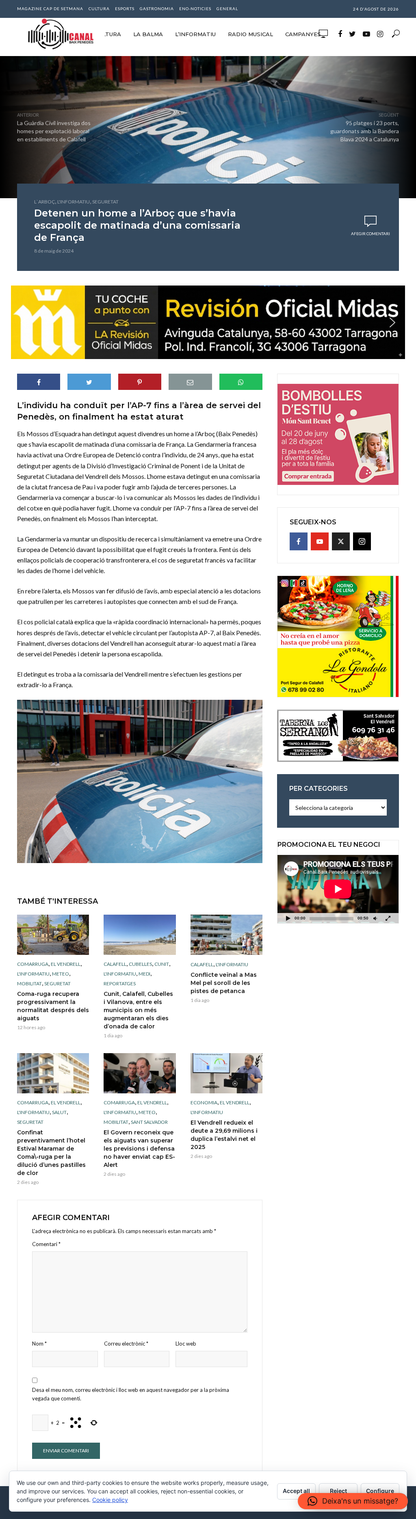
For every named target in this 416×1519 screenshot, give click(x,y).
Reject (338, 1490)
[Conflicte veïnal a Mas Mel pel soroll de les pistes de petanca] (226, 935)
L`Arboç (44, 202)
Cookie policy (110, 1499)
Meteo (60, 974)
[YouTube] (320, 541)
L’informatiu (195, 34)
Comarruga (32, 964)
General (227, 8)
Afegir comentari (370, 233)
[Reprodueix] (288, 918)
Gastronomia (157, 8)
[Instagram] (362, 541)
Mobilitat (29, 983)
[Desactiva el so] (374, 918)
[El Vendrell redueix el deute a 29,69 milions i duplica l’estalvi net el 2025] (226, 1073)
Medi (144, 974)
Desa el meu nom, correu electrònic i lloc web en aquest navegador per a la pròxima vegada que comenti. (130, 1394)
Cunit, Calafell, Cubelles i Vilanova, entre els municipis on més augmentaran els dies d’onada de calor (138, 1010)
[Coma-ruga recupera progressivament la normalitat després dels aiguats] (53, 935)
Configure (380, 1490)
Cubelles (140, 964)
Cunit (161, 964)
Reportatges (120, 983)
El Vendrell (65, 964)
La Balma (148, 34)
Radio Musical (250, 34)
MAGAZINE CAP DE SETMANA (50, 8)
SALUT (59, 1112)
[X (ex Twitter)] (341, 541)
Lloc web (186, 1343)
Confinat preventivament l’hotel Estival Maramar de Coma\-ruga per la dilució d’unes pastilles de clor (51, 1153)
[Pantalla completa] (387, 918)
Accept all (296, 1490)
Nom (39, 1343)
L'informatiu (73, 202)
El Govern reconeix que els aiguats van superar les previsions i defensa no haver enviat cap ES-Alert (139, 1148)
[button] (208, 322)
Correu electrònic (126, 1343)
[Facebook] (299, 541)
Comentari (46, 1244)
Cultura (99, 8)
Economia (204, 1102)
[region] (208, 322)
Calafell (115, 964)
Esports (124, 8)
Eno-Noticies (195, 8)
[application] (338, 889)
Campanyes (303, 34)
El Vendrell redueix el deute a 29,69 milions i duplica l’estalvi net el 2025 (224, 1135)
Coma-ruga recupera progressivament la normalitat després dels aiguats (53, 1006)
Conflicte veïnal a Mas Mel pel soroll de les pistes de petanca (224, 983)
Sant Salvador (149, 1122)
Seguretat (105, 202)
